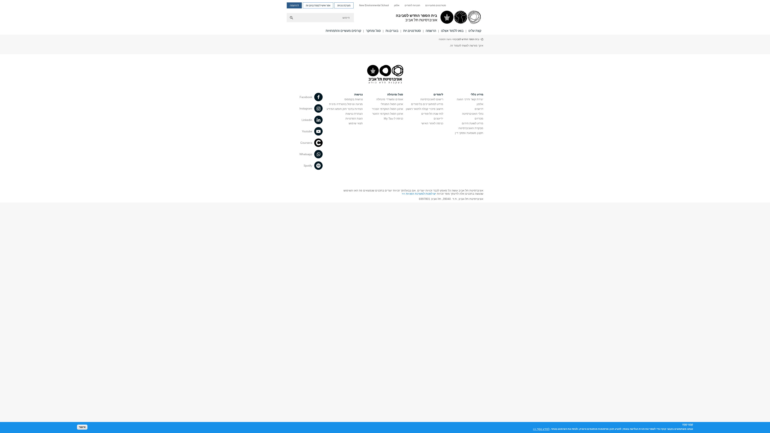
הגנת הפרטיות (354, 118)
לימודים (438, 94)
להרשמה (294, 5)
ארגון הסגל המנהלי (392, 104)
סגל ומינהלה (395, 94)
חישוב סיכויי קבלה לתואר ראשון (424, 108)
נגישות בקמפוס (353, 99)
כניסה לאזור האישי (432, 123)
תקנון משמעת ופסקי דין (469, 133)
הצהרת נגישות (354, 113)
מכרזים (479, 118)
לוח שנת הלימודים (432, 113)
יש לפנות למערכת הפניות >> (419, 193)
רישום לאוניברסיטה (431, 99)
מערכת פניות (344, 5)
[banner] (385, 17)
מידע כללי (477, 94)
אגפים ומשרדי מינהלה (389, 99)
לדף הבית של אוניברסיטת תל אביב (482, 39)
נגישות (358, 94)
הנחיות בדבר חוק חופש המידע (345, 108)
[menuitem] (436, 5)
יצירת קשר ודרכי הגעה (470, 99)
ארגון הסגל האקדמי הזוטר (387, 113)
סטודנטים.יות (412, 30)
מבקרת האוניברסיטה (470, 128)
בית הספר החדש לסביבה (466, 39)
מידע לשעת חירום (472, 123)
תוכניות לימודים (412, 5)
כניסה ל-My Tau (393, 118)
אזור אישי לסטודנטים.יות (318, 5)
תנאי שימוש (356, 123)
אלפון (396, 5)
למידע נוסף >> (541, 428)
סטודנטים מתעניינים (435, 5)
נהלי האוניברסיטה (472, 113)
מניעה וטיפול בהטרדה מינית (346, 104)
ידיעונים (438, 118)
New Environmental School (374, 5)
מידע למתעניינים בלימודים (427, 104)
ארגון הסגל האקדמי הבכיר (387, 108)
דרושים (479, 108)
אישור (82, 427)
